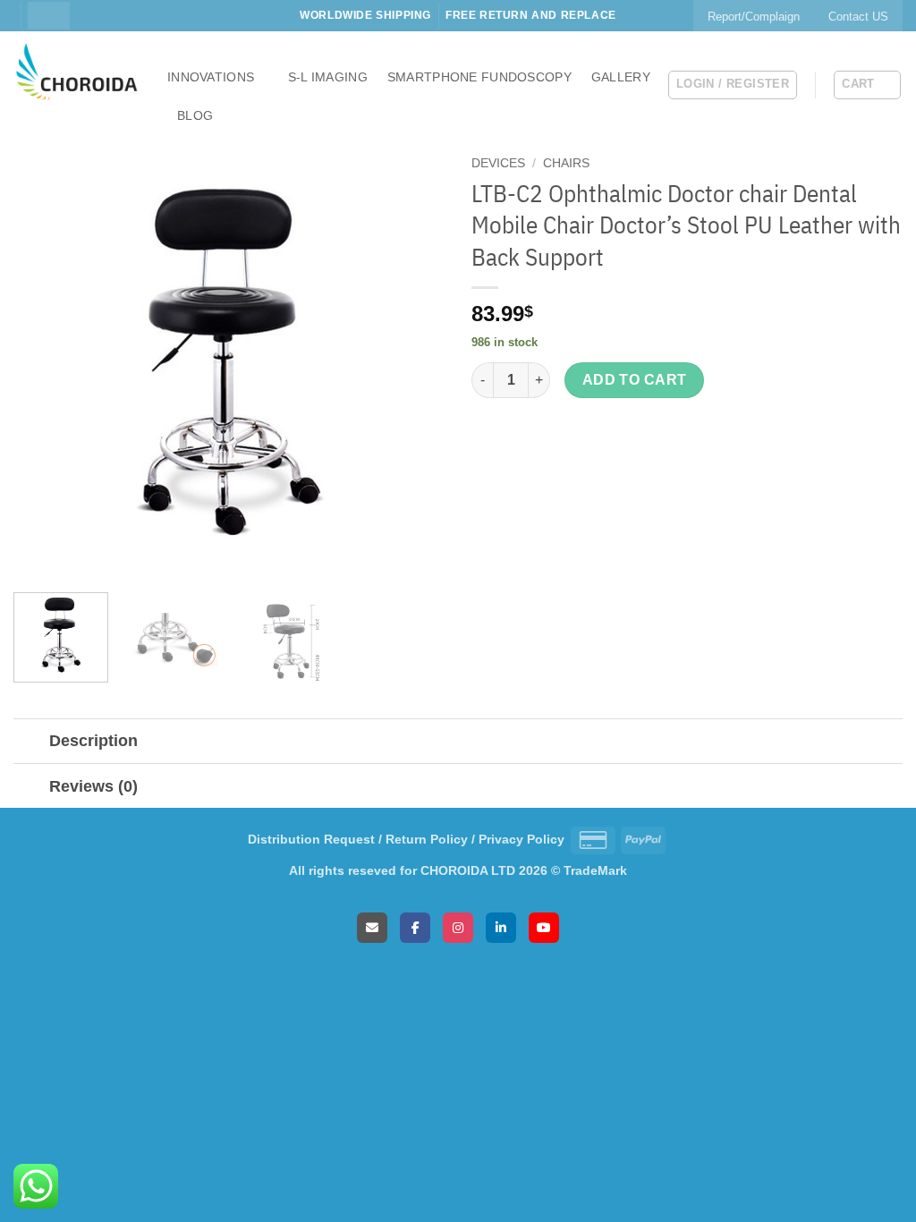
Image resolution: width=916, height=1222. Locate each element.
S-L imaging (328, 77)
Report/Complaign (754, 16)
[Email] (372, 927)
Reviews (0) (93, 786)
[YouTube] (544, 927)
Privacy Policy (521, 839)
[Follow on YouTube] (22, 24)
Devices (498, 163)
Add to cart (634, 379)
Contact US (858, 16)
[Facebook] (415, 927)
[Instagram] (458, 927)
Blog (195, 115)
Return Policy (427, 839)
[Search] (49, 15)
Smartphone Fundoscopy (479, 77)
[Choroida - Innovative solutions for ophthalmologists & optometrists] (76, 72)
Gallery (620, 77)
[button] (732, 85)
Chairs (566, 163)
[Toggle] (30, 743)
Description (93, 741)
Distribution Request (311, 839)
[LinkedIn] (501, 927)
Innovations (210, 77)
